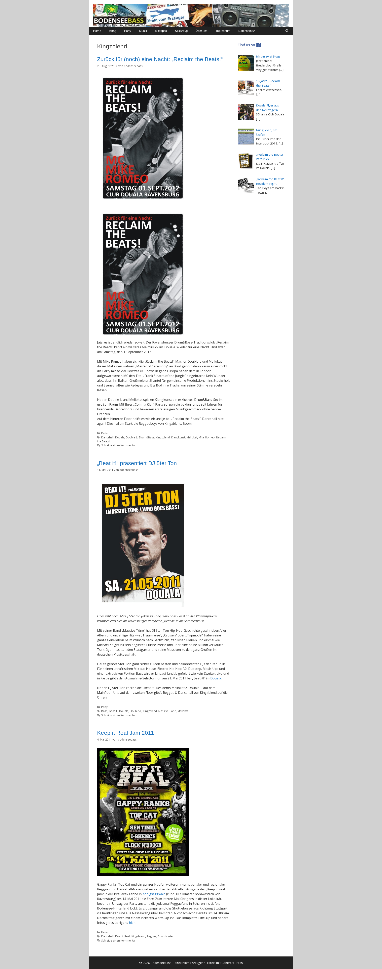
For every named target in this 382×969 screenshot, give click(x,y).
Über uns (202, 30)
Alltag (112, 30)
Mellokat (192, 437)
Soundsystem (166, 936)
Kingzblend (163, 437)
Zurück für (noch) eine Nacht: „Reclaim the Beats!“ (160, 59)
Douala (119, 437)
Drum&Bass (146, 437)
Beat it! (113, 711)
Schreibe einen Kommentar (118, 445)
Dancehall (107, 437)
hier (132, 922)
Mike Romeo (207, 437)
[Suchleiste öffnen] (287, 31)
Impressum (222, 30)
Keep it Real (122, 936)
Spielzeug (181, 30)
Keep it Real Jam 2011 (125, 733)
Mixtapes (161, 30)
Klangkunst (178, 437)
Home (97, 30)
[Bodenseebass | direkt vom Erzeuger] (191, 15)
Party (127, 30)
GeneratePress (232, 963)
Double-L (131, 437)
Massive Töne (167, 711)
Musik (143, 30)
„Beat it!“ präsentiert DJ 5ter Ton (137, 463)
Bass (104, 711)
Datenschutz (246, 30)
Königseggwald (153, 894)
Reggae (151, 936)
